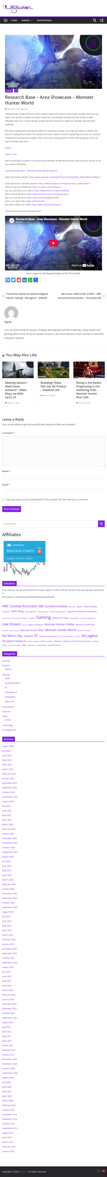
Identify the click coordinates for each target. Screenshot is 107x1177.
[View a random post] (101, 20)
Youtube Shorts (53, 645)
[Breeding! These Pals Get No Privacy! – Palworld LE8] (53, 363)
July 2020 (6, 1082)
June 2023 (6, 921)
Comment (8, 433)
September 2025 (10, 797)
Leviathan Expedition (88, 618)
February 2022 (9, 994)
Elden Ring (17, 611)
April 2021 (7, 1040)
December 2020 (9, 1059)
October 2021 (8, 1013)
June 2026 (6, 755)
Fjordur (32, 618)
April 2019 (7, 1137)
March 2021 (7, 1045)
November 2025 (9, 787)
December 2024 (9, 838)
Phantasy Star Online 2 (48, 636)
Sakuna (30, 641)
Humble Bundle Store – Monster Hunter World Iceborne (31, 170)
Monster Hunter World (60, 630)
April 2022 (7, 985)
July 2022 (6, 971)
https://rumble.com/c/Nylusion (46, 187)
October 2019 (8, 1123)
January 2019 (8, 1151)
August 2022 (8, 967)
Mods (7, 678)
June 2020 (6, 1086)
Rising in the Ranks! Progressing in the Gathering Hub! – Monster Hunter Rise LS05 (88, 390)
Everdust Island (43, 612)
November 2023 (9, 898)
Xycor (26, 109)
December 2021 (9, 1004)
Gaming (26, 20)
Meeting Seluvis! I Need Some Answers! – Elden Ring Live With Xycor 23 (16, 390)
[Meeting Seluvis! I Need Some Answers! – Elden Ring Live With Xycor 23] (18, 363)
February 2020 (9, 1105)
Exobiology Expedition (58, 612)
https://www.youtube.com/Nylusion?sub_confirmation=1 (64, 183)
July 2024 (6, 861)
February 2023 (9, 939)
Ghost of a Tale (60, 617)
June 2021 (6, 1031)
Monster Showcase (84, 630)
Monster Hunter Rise (85, 624)
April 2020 (7, 1096)
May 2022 (6, 981)
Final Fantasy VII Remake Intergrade (15, 618)
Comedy (6, 660)
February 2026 (9, 773)
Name (6, 471)
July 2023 (6, 916)
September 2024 (10, 852)
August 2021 (8, 1022)
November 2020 (9, 1063)
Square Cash (11, 154)
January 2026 (8, 778)
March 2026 (7, 769)
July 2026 (6, 750)
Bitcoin (80, 606)
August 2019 (8, 1133)
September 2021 (10, 1017)
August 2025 (8, 801)
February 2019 (9, 1146)
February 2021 (9, 1050)
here (38, 211)
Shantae (58, 641)
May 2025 (6, 815)
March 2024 (7, 879)
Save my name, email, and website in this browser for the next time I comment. (47, 499)
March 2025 (7, 824)
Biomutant (72, 607)
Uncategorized (9, 730)
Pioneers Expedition (66, 636)
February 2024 (9, 884)
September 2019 (10, 1128)
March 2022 (7, 990)
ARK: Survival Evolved (52, 606)
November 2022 (9, 953)
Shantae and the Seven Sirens (77, 641)
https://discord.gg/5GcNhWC (46, 197)
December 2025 (9, 783)
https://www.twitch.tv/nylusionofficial (51, 190)
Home (14, 20)
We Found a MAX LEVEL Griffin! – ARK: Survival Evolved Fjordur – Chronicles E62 (79, 295)
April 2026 (7, 764)
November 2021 (9, 1008)
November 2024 (9, 843)
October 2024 (8, 847)
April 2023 (7, 930)
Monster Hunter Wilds (32, 630)
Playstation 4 (11, 692)
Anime (8, 720)
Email (6, 484)
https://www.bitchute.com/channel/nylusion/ (48, 194)
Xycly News (41, 645)
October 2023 (8, 902)
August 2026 (8, 746)
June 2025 (6, 810)
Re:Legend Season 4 (14, 641)
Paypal (8, 147)
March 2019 (7, 1142)
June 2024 (6, 866)
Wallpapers (10, 696)
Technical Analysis (14, 645)
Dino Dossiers (90, 606)
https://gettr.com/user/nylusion (46, 204)
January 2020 (8, 1110)
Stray (4, 645)
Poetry (77, 636)
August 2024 (8, 856)
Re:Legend (90, 635)
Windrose (32, 645)
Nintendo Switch (12, 683)
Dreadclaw (6, 612)
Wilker (24, 645)
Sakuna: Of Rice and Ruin (43, 641)
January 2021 (8, 1054)
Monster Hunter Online (59, 624)
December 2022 (9, 948)
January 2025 (8, 833)
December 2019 (9, 1114)
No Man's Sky (12, 635)
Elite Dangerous (30, 612)
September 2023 (10, 907)
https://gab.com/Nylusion (32, 201)
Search (101, 523)
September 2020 (10, 1073)
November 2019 (9, 1119)
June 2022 (6, 976)
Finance (5, 665)
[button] (31, 20)
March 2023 (7, 935)
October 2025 (8, 792)
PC (16, 91)
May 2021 (6, 1036)
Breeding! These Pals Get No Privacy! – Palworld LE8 (53, 386)
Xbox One (9, 701)
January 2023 (8, 944)
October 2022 (8, 958)
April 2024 (7, 875)
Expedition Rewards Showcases (82, 611)
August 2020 (8, 1077)
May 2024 (6, 870)
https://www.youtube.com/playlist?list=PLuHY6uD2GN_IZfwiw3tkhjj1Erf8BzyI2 (65, 177)
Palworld (28, 636)
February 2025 (9, 829)
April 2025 (7, 820)
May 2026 (6, 760)
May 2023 (6, 925)
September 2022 (10, 962)
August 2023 (8, 912)
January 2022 (8, 999)
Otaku (5, 716)
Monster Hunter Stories (10, 630)
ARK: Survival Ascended (19, 606)
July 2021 (6, 1027)
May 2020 (6, 1091)
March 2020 (7, 1100)
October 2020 (8, 1068)
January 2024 (8, 889)
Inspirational (44, 20)
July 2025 (6, 806)
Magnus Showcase (35, 624)
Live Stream (11, 624)
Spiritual (95, 641)
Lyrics (24, 625)
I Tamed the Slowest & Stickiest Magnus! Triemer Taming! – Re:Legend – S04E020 (27, 295)
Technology (7, 725)
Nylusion (6, 711)
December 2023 (9, 893)
